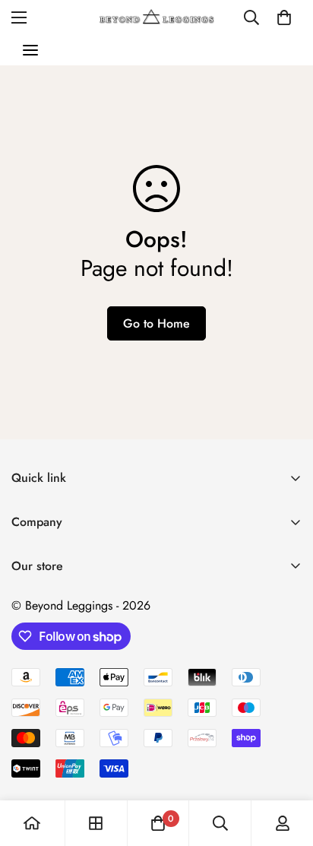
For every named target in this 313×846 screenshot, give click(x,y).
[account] (282, 823)
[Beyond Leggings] (157, 17)
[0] (284, 17)
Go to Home (156, 323)
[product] (32, 823)
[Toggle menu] (30, 50)
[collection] (95, 823)
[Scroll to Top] (285, 765)
